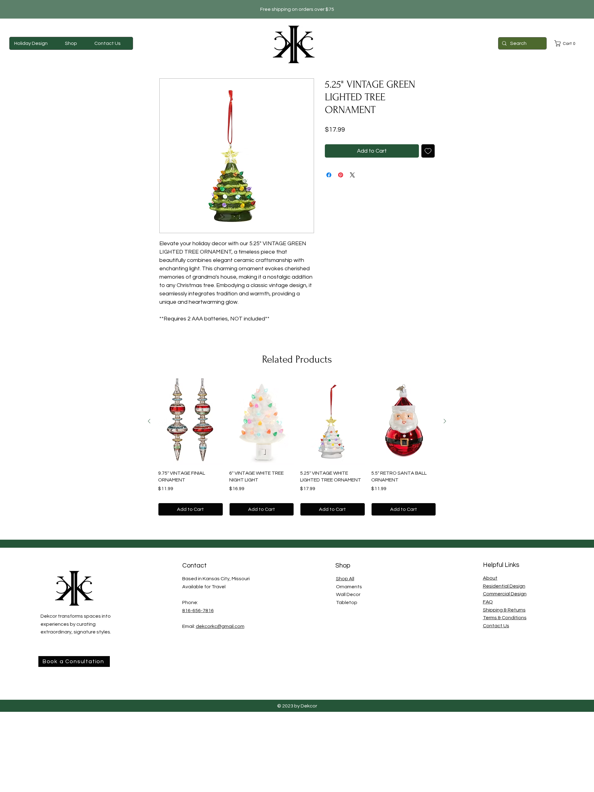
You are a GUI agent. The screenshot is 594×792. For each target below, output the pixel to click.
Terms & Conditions (505, 617)
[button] (566, 43)
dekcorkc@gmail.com (220, 626)
